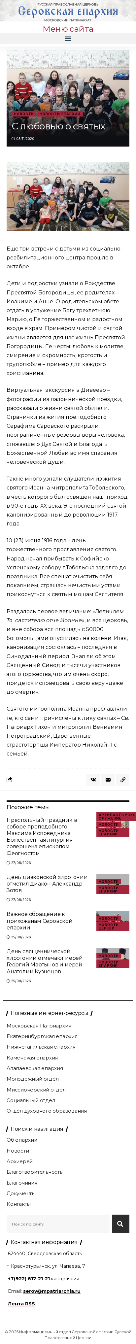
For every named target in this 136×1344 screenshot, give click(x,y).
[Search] (120, 1224)
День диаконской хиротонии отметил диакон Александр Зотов (47, 883)
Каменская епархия (32, 1058)
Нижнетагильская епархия (41, 1047)
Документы (21, 1193)
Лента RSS (21, 1304)
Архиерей (20, 1161)
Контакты (19, 1204)
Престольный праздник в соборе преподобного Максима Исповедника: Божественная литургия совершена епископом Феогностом (42, 837)
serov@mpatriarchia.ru (52, 1291)
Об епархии (22, 1140)
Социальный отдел (31, 1100)
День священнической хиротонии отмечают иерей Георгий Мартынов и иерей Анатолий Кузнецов (45, 961)
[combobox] (58, 1224)
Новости (24, 114)
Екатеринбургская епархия (42, 1036)
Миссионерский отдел (36, 1090)
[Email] (108, 780)
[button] (68, 38)
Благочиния (22, 1183)
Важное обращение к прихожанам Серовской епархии (40, 920)
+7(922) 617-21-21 (29, 1279)
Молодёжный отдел (32, 1079)
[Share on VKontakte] (93, 780)
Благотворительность (34, 1172)
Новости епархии (60, 114)
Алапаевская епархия (35, 1068)
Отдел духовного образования (47, 1111)
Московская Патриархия (39, 1026)
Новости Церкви (109, 926)
